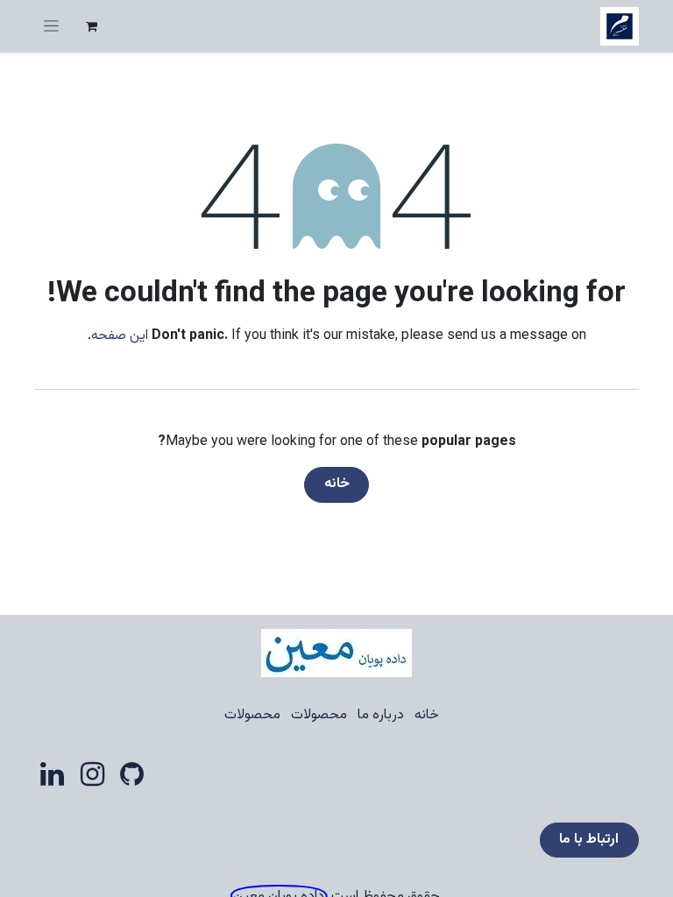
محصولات (319, 715)
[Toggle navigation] (51, 26)
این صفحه (119, 336)
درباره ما (381, 715)
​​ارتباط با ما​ (589, 840)
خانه (337, 484)
